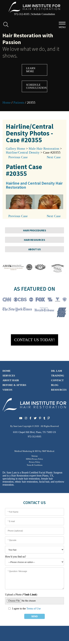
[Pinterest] (40, 418)
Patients (18, 102)
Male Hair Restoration (44, 148)
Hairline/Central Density (23, 152)
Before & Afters (14, 385)
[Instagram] (26, 418)
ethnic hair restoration (26, 481)
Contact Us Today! (34, 340)
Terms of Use (33, 608)
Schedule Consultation (43, 14)
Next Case (54, 157)
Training (57, 375)
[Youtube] (20, 418)
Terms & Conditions (34, 465)
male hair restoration (29, 478)
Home (7, 102)
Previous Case (18, 157)
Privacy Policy (34, 462)
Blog (54, 385)
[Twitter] (35, 418)
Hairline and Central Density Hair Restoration (34, 185)
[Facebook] (30, 418)
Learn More (30, 70)
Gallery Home (15, 148)
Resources (58, 389)
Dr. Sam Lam (10, 472)
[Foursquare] (49, 418)
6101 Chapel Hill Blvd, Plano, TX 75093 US (34, 432)
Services (9, 375)
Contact (57, 380)
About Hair (11, 380)
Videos (7, 389)
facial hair (44, 481)
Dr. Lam (56, 371)
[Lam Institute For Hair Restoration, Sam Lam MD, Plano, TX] (34, 6)
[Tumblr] (44, 418)
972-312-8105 (21, 14)
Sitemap (34, 456)
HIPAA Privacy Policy (34, 459)
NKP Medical (48, 451)
